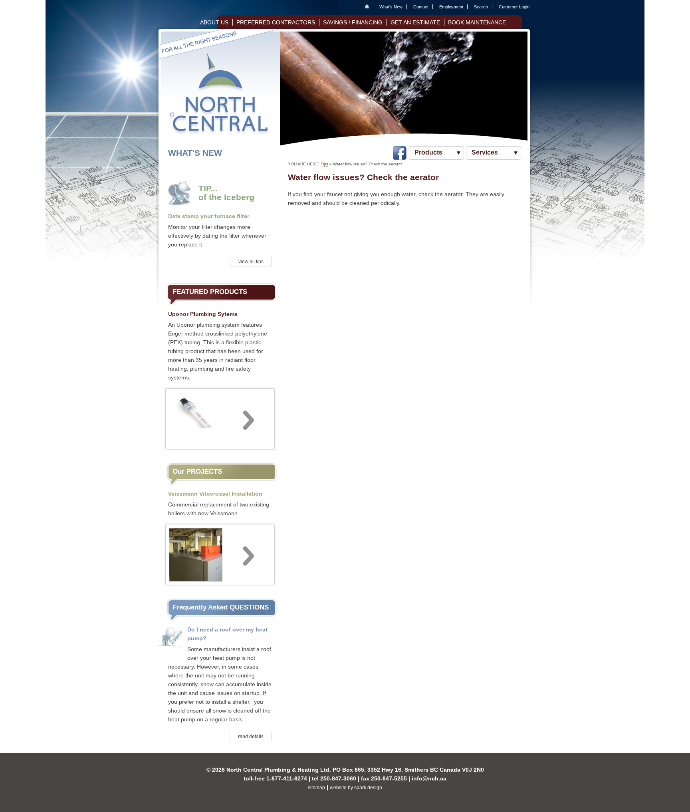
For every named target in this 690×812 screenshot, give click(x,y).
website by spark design (356, 787)
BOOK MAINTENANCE (477, 22)
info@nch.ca (429, 778)
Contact (420, 6)
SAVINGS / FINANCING (353, 22)
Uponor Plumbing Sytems (203, 314)
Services (485, 152)
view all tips (251, 261)
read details (251, 736)
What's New (390, 6)
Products (428, 152)
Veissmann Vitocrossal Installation (215, 493)
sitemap (316, 787)
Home (369, 6)
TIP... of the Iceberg (226, 193)
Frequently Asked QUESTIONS (220, 607)
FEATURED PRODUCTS (209, 292)
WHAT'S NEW (195, 152)
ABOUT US (214, 22)
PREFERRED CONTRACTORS (275, 22)
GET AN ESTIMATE (415, 22)
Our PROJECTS (197, 471)
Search (481, 6)
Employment (451, 6)
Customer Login (514, 6)
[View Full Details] (220, 418)
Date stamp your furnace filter (208, 216)
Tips (324, 164)
